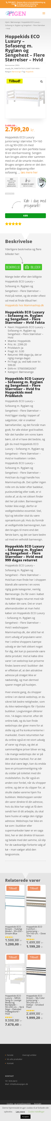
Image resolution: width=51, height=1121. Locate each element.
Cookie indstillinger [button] (36, 1111)
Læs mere (20, 1111)
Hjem (7, 22)
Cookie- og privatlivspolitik (19, 1103)
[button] (41, 81)
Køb (25, 215)
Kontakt (10, 1063)
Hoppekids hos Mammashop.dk (24, 305)
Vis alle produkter (14, 1059)
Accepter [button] (25, 1116)
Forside (10, 1055)
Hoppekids (29, 72)
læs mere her (29, 172)
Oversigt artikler (29, 1055)
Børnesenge (15, 22)
